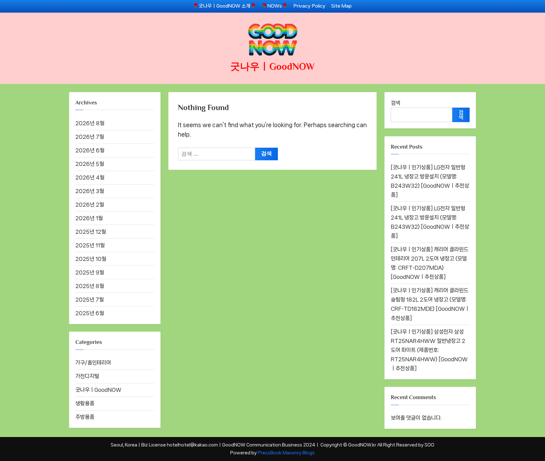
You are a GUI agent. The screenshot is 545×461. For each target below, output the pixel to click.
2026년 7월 (89, 136)
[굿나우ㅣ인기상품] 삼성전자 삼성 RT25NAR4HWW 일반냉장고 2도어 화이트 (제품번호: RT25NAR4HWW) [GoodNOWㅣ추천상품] (429, 350)
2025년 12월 (90, 231)
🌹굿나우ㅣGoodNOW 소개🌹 (224, 6)
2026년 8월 (89, 123)
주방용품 (84, 417)
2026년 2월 (89, 204)
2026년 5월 (89, 164)
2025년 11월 (90, 245)
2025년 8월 (89, 286)
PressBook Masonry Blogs (286, 452)
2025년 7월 (89, 299)
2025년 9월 (89, 272)
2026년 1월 (89, 218)
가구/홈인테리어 (93, 362)
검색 (395, 103)
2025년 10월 (90, 259)
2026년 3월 (89, 191)
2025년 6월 (89, 313)
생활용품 (84, 403)
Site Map (341, 6)
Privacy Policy (309, 6)
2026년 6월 (89, 150)
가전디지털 (87, 376)
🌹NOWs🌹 (275, 6)
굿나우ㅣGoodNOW (272, 66)
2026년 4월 (89, 177)
